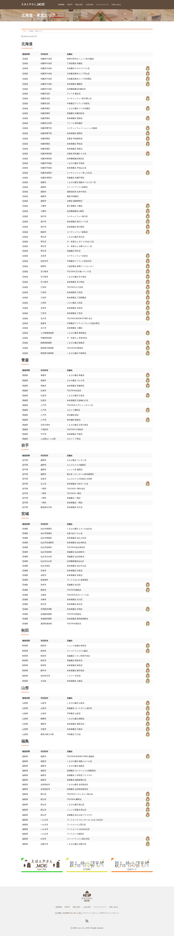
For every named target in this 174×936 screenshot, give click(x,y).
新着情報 (61, 4)
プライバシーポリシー (91, 913)
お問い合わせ (116, 4)
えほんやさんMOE (83, 928)
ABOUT (70, 4)
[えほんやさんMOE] (33, 4)
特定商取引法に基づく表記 (72, 913)
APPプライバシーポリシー (109, 913)
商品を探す (79, 4)
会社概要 (58, 913)
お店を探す (90, 4)
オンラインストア (102, 4)
